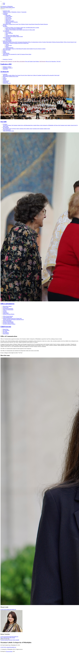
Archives (40, 42)
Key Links (17, 54)
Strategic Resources (44, 24)
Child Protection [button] (6, 53)
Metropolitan (7, 15)
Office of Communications (33, 42)
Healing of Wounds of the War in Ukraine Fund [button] (19, 43)
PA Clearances (22, 54)
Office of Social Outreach (69, 42)
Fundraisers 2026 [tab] (3, 61)
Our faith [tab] (14, 61)
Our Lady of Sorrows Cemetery (39, 48)
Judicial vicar (8, 19)
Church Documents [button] (7, 37)
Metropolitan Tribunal (7, 42)
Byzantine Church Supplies (27, 48)
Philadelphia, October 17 (16, 11)
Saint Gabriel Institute (7, 48)
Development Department (23, 42)
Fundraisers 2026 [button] (6, 10)
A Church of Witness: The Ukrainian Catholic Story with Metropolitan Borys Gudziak (22, 27)
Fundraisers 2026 (5, 64)
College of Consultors (9, 20)
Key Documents (12, 54)
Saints (6, 34)
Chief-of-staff (8, 23)
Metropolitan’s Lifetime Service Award (10, 24)
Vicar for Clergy (8, 18)
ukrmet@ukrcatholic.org (11, 647)
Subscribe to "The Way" (7, 59)
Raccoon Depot (9, 651)
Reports (6, 46)
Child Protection (5, 326)
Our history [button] (5, 26)
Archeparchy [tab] (9, 61)
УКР (4, 4)
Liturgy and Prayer (9, 33)
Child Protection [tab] (42, 61)
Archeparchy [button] (5, 13)
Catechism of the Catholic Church (12, 35)
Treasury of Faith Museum (17, 48)
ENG (4, 3)
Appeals (7, 44)
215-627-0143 (3, 647)
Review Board (28, 54)
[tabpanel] (39, 66)
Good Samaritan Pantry (7, 317)
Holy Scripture (8, 32)
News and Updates (6, 49)
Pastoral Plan (37, 24)
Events (4, 50)
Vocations (44, 42)
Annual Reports (31, 24)
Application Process (9, 47)
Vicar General (8, 17)
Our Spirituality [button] (6, 30)
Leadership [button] (5, 14)
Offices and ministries (7, 303)
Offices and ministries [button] (7, 40)
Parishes (4, 52)
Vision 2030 (7, 38)
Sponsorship (24, 11)
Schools (26, 24)
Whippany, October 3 (7, 11)
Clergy (19, 24)
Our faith (3, 121)
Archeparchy (4, 71)
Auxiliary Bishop (8, 16)
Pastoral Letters (8, 39)
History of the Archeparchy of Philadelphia (13, 28)
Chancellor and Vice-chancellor (11, 22)
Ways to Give (3, 7)
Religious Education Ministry (58, 42)
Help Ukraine (8, 7)
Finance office (14, 42)
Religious (23, 24)
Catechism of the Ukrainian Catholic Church (14, 36)
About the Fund (8, 45)
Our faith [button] (4, 25)
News (1, 637)
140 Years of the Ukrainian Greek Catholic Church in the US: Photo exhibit (20, 29)
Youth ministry (49, 42)
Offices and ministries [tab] (20, 61)
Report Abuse (5, 54)
